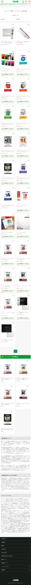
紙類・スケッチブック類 (7, 356)
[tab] (8, 19)
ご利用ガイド (4, 538)
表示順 (17, 19)
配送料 (2, 545)
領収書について (4, 562)
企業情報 (3, 569)
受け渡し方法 (4, 552)
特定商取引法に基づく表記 (6, 555)
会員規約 (3, 542)
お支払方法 (3, 549)
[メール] (29, 1)
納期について (4, 559)
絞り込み (3, 19)
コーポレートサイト (5, 566)
